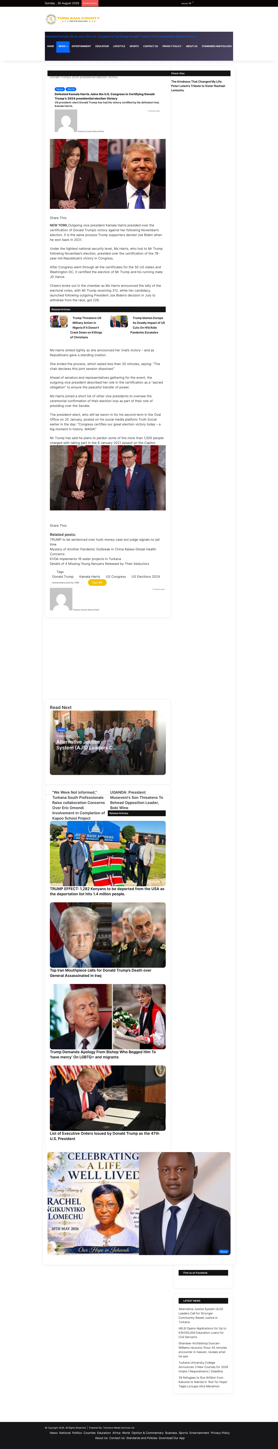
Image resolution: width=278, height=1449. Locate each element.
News (62, 46)
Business (171, 1433)
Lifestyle (119, 46)
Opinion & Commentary (148, 1433)
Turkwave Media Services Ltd (118, 1427)
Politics (77, 1433)
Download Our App (248, 46)
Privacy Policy (171, 46)
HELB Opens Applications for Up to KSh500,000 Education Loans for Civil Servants (202, 1333)
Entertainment (81, 46)
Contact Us (150, 46)
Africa (116, 1433)
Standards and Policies (217, 46)
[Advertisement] (108, 658)
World (70, 89)
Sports (134, 46)
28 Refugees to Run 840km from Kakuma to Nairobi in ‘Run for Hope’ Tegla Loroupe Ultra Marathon (203, 1382)
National (65, 1433)
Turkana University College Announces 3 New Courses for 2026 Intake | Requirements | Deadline (203, 1367)
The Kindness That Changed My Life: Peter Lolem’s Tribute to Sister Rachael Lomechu (198, 86)
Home (50, 46)
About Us (191, 46)
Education (102, 46)
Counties (89, 1433)
